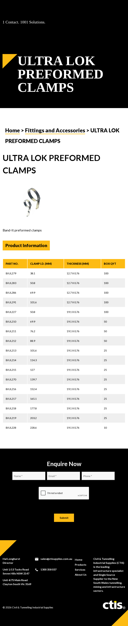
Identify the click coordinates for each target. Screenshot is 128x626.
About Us (80, 574)
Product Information (26, 245)
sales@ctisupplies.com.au (56, 558)
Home (12, 130)
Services (80, 569)
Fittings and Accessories (55, 130)
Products (80, 564)
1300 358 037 (48, 569)
